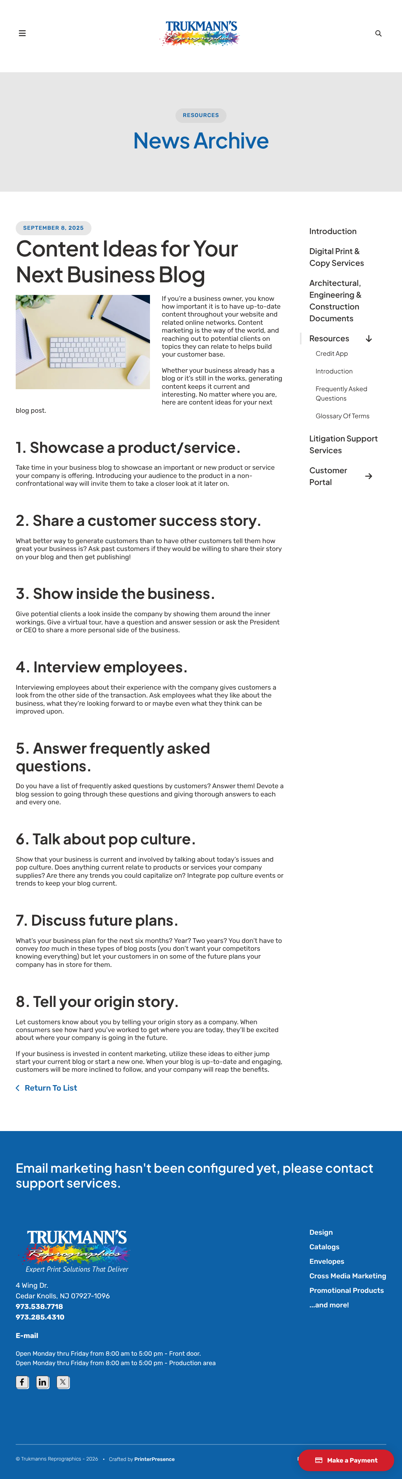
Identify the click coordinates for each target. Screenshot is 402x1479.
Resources (201, 115)
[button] (22, 33)
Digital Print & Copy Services (336, 257)
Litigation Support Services (343, 444)
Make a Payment (352, 1460)
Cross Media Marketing (347, 1276)
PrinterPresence (154, 1460)
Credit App (332, 353)
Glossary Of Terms (342, 416)
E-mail (27, 1335)
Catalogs (324, 1247)
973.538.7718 (39, 1306)
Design (321, 1232)
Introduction (333, 231)
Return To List (50, 1088)
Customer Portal (328, 476)
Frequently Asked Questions (341, 393)
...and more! (329, 1305)
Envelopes (326, 1261)
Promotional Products (346, 1290)
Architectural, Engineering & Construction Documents (335, 300)
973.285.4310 (40, 1317)
